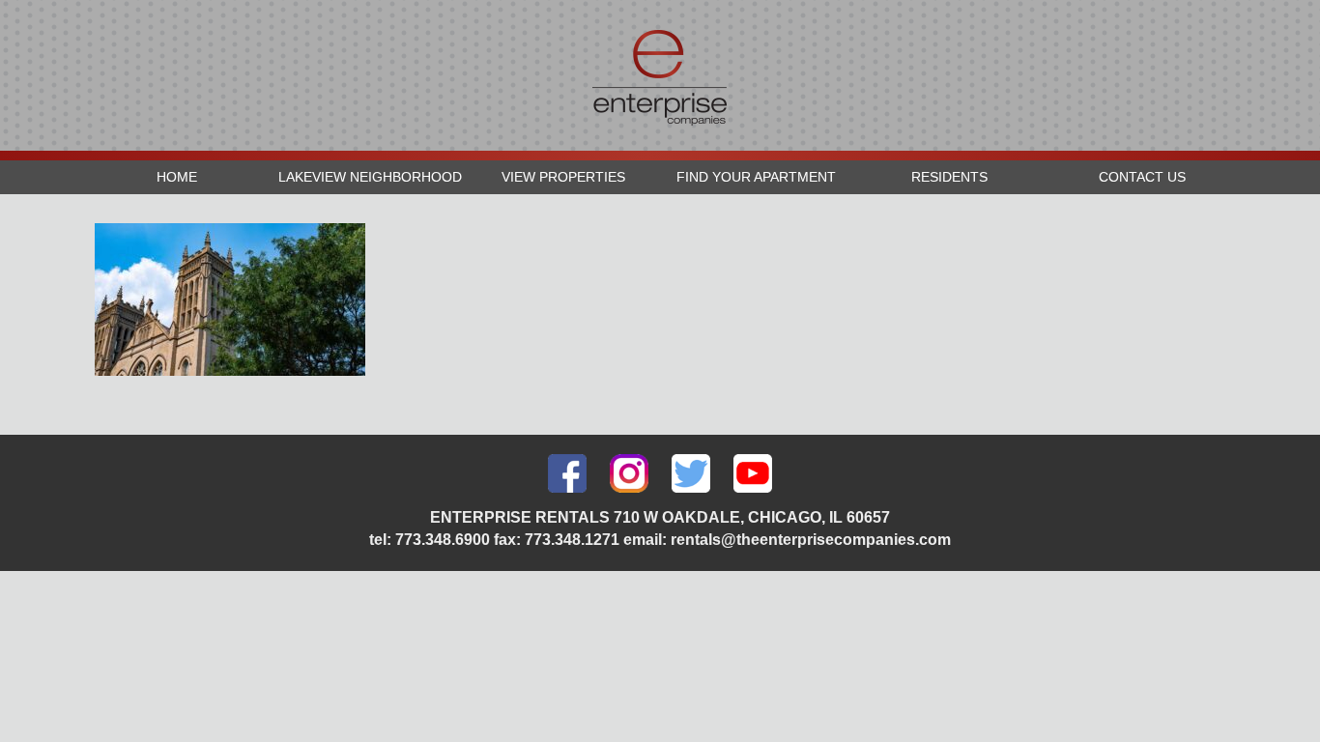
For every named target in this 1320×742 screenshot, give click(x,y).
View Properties (563, 177)
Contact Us (1142, 177)
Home (177, 177)
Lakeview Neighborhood (370, 177)
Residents (949, 177)
